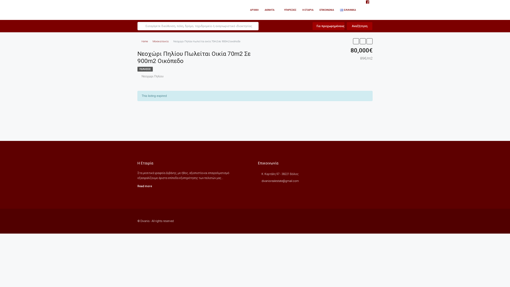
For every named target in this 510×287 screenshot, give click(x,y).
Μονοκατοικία (161, 41)
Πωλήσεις (145, 69)
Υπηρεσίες (290, 10)
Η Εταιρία (308, 10)
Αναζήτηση (360, 26)
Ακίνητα (270, 10)
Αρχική (254, 10)
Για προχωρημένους (330, 26)
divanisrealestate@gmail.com (280, 181)
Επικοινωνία (327, 10)
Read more (144, 186)
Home (144, 41)
